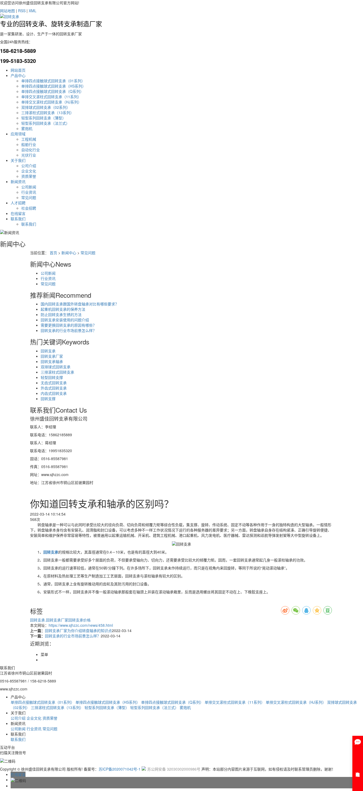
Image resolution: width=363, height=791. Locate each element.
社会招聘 (28, 208)
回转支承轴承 (52, 361)
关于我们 (18, 160)
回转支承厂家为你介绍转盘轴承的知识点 (78, 630)
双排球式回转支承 (55, 366)
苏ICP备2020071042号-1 (120, 769)
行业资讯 (28, 192)
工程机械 (28, 139)
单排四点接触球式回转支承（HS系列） (53, 86)
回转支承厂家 (52, 356)
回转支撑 (48, 398)
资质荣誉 (28, 176)
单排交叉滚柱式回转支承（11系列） (51, 96)
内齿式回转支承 (54, 393)
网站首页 (18, 70)
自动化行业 (30, 149)
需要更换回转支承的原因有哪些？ (68, 325)
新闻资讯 (18, 181)
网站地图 (7, 10)
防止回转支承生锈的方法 (61, 314)
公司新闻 (28, 186)
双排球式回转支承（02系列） (45, 107)
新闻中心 (68, 252)
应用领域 (18, 133)
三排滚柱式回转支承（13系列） (47, 112)
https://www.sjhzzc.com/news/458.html (81, 625)
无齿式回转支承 (54, 382)
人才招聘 (18, 202)
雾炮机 (26, 128)
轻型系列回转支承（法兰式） (45, 123)
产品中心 (18, 75)
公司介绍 (28, 165)
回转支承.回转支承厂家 (49, 620)
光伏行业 (28, 155)
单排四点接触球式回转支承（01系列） (53, 80)
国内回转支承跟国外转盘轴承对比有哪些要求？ (80, 303)
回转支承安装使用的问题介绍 (65, 319)
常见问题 (28, 197)
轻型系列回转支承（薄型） (43, 117)
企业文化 (28, 171)
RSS (22, 10)
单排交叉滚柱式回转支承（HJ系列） (51, 102)
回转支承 (48, 350)
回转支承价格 (79, 620)
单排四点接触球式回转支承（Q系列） (52, 91)
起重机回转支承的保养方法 (63, 309)
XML (32, 10)
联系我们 (18, 218)
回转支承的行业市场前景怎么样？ (68, 330)
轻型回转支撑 (52, 377)
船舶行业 (28, 144)
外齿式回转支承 (54, 388)
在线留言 (18, 213)
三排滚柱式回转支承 (57, 372)
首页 (53, 252)
